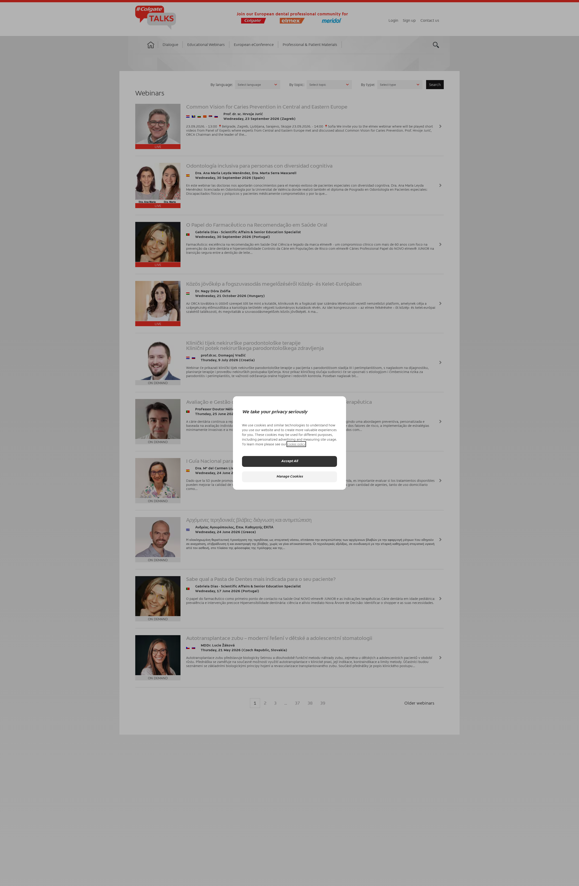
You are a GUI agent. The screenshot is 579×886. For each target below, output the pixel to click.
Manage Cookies (289, 477)
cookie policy (296, 444)
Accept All (289, 461)
